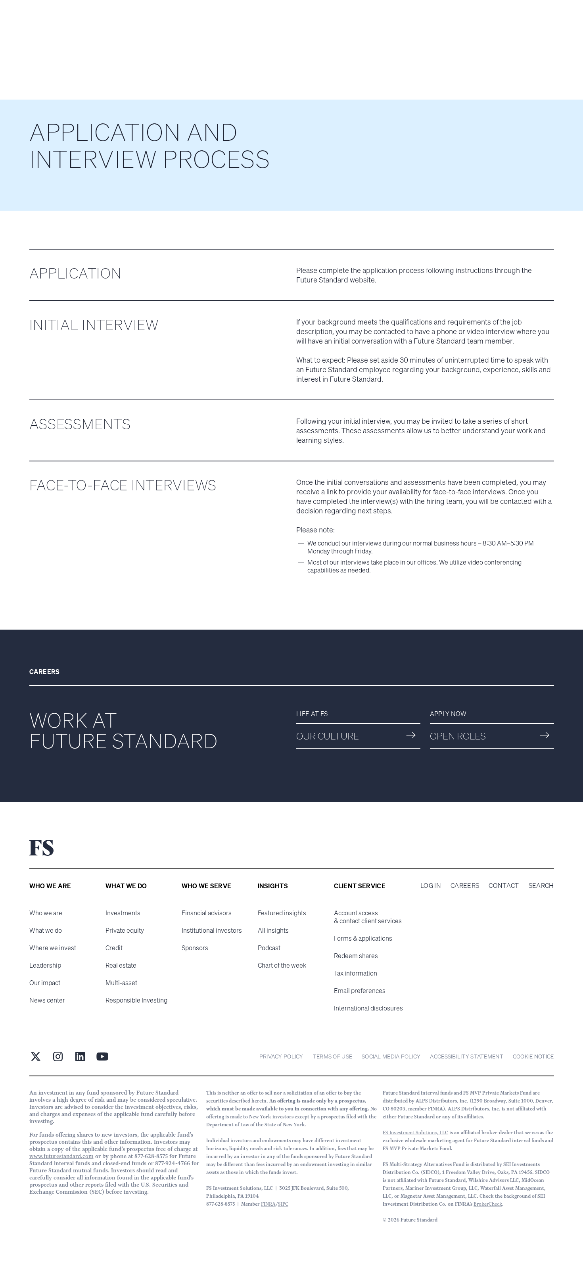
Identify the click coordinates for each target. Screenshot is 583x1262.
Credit (114, 948)
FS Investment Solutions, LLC (415, 1132)
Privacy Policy (281, 1056)
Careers (465, 885)
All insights (273, 930)
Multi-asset (121, 983)
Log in (430, 885)
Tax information (355, 973)
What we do (45, 930)
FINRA (268, 1204)
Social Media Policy (391, 1056)
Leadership (45, 965)
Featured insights (282, 913)
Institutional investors (212, 930)
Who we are (45, 913)
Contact (504, 885)
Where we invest (52, 948)
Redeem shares (356, 956)
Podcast (269, 948)
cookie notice (533, 1056)
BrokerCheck (488, 1204)
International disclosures (368, 1008)
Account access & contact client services (368, 917)
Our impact (44, 983)
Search (541, 885)
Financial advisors (207, 913)
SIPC (283, 1204)
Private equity (124, 930)
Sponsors (195, 948)
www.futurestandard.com (61, 1156)
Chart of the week (282, 965)
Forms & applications (363, 938)
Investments (122, 913)
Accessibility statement (466, 1056)
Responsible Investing (136, 1000)
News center (47, 1000)
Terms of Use (332, 1056)
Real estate (120, 965)
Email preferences (359, 991)
